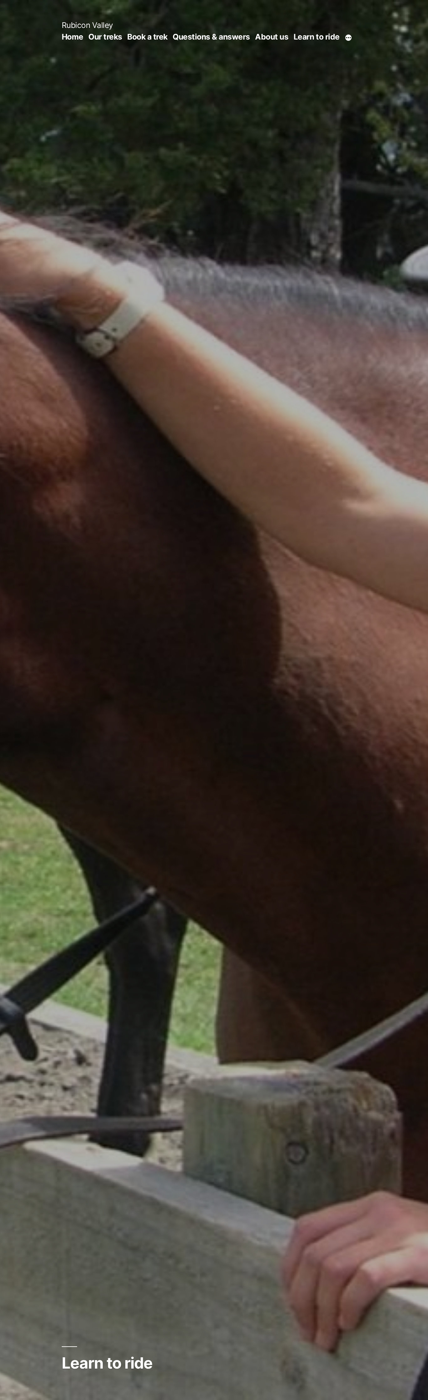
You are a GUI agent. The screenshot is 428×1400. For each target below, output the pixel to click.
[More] (348, 38)
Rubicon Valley (87, 25)
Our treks (105, 36)
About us (271, 36)
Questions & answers (211, 36)
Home (72, 36)
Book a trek (147, 36)
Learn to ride (317, 36)
